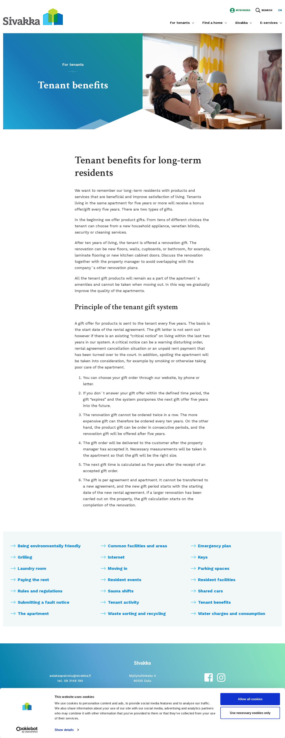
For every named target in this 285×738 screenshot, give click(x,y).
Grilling (25, 557)
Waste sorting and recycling (137, 613)
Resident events (124, 579)
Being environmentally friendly (49, 545)
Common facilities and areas (137, 545)
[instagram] (221, 677)
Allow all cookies (250, 699)
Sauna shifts (121, 590)
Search (266, 10)
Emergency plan (214, 545)
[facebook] (208, 677)
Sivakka (241, 23)
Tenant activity (123, 602)
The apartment (33, 613)
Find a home (212, 23)
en (280, 10)
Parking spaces (213, 568)
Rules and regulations (40, 590)
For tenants (180, 23)
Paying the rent (33, 579)
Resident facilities (216, 579)
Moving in (117, 568)
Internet (116, 557)
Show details (64, 730)
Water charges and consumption (231, 613)
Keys (203, 557)
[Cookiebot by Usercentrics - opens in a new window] (27, 730)
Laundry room (32, 568)
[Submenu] (193, 22)
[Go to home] (33, 16)
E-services (269, 23)
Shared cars (210, 590)
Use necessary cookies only (250, 712)
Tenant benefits (214, 602)
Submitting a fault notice (43, 602)
